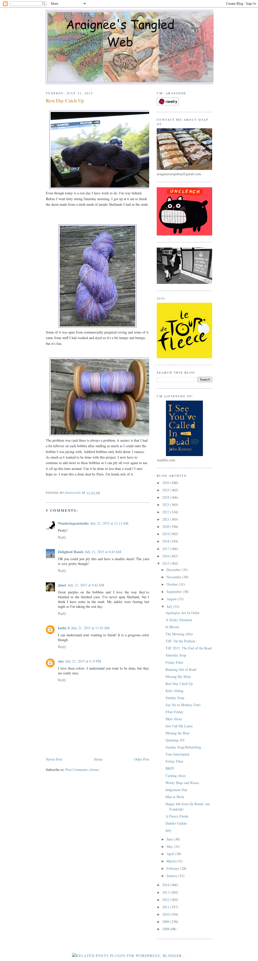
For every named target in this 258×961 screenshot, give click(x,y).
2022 (166, 511)
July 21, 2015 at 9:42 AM (86, 585)
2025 (166, 490)
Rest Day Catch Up (179, 683)
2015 (166, 563)
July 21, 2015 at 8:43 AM (103, 551)
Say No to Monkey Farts (183, 704)
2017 (166, 548)
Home (98, 759)
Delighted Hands (70, 551)
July (170, 606)
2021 (166, 519)
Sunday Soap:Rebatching (183, 747)
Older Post (141, 759)
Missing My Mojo (178, 676)
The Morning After (179, 634)
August (172, 598)
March (172, 861)
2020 (166, 526)
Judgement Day (176, 789)
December (174, 569)
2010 (166, 914)
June (170, 839)
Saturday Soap (176, 655)
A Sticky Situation (179, 619)
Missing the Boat (177, 733)
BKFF (170, 768)
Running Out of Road (181, 669)
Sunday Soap (175, 697)
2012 (166, 899)
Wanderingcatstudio (73, 523)
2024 (166, 497)
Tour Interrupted (177, 754)
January (172, 875)
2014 (166, 884)
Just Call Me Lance (179, 726)
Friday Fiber (174, 662)
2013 (166, 892)
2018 (166, 541)
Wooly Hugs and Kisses (182, 782)
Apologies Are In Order (183, 612)
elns (61, 661)
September (175, 591)
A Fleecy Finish (177, 816)
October (173, 584)
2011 (166, 907)
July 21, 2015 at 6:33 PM (83, 661)
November (174, 577)
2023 (166, 504)
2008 (166, 928)
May (170, 846)
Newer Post (54, 759)
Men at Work (175, 796)
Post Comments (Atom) (82, 769)
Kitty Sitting (174, 690)
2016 (166, 556)
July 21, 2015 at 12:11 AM (109, 523)
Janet (62, 585)
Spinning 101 (175, 740)
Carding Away (176, 775)
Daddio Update (176, 823)
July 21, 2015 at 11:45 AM (90, 627)
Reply (62, 537)
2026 (166, 482)
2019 (166, 533)
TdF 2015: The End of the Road (189, 648)
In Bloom (172, 626)
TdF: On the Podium (180, 641)
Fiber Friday (174, 711)
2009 (166, 921)
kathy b (64, 627)
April (171, 853)
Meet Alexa (174, 718)
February (173, 868)
